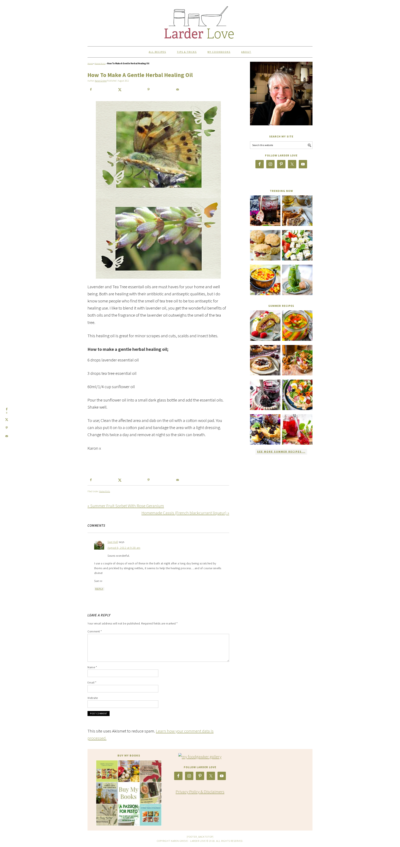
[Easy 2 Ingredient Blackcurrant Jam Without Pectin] (265, 210)
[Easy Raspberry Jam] (297, 429)
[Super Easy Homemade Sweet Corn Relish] (265, 280)
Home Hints (100, 63)
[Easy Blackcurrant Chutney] (265, 429)
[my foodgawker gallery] (199, 756)
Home (90, 63)
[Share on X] (119, 89)
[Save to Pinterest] (148, 89)
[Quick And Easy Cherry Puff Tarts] (265, 360)
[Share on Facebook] (91, 89)
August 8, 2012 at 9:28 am (124, 548)
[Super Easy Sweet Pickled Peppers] (297, 325)
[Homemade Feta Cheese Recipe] (297, 245)
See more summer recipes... (281, 451)
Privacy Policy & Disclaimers (200, 791)
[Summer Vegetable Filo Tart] (297, 395)
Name (92, 667)
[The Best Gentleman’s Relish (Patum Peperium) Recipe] (297, 210)
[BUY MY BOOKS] (129, 793)
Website (93, 698)
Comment (95, 631)
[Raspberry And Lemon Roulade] (265, 325)
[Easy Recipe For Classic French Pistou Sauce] (297, 280)
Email (92, 682)
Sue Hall (113, 542)
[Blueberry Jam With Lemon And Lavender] (265, 395)
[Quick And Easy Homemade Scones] (265, 245)
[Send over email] (177, 89)
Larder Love (200, 21)
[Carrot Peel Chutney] (297, 360)
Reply (99, 589)
